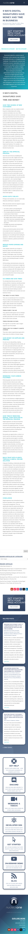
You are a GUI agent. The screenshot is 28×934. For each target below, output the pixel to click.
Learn (23, 927)
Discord (14, 785)
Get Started (14, 844)
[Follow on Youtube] (12, 589)
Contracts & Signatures (9, 24)
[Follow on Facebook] (21, 589)
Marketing (6, 676)
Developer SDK (14, 825)
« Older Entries (7, 747)
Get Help (14, 766)
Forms (15, 632)
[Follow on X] (24, 589)
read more (6, 661)
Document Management (13, 674)
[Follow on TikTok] (15, 589)
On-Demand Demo (14, 863)
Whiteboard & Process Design (10, 677)
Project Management (12, 676)
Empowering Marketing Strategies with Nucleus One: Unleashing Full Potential (13, 670)
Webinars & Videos (14, 805)
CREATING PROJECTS (6, 566)
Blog (22, 23)
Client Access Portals (10, 630)
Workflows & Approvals (11, 635)
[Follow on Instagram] (18, 589)
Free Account (14, 39)
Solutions (18, 24)
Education (11, 632)
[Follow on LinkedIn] (27, 589)
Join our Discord (20, 922)
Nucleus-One (8, 23)
